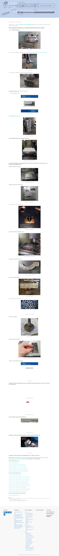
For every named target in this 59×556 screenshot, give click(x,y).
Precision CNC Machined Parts (16, 474)
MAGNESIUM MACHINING (29, 542)
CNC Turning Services (22, 466)
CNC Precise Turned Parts (25, 476)
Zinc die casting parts (43, 52)
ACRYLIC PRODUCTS (28, 534)
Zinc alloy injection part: (15, 93)
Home (10, 462)
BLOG (5, 7)
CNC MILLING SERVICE (29, 514)
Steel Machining (23, 487)
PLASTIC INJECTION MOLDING (45, 5)
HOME (5, 5)
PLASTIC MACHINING (29, 543)
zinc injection (19, 499)
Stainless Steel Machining (25, 489)
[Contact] (4, 512)
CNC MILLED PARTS (28, 538)
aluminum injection (12, 498)
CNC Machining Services (15, 462)
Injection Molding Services (23, 470)
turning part (15, 499)
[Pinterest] (11, 512)
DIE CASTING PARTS (34, 5)
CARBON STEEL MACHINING (30, 537)
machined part (31, 498)
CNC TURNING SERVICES (29, 515)
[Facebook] (8, 512)
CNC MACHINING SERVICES (13, 5)
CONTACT (10, 7)
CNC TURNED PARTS (29, 539)
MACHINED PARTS (24, 5)
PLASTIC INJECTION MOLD (29, 548)
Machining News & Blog (15, 495)
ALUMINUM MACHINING (29, 535)
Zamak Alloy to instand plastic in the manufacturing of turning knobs (18, 517)
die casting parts (23, 91)
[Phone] (6, 512)
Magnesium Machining (25, 483)
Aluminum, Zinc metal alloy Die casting (27, 24)
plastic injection (42, 498)
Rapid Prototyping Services (23, 468)
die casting (27, 498)
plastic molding (47, 498)
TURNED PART (11, 499)
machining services (36, 498)
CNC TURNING (23, 498)
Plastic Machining (24, 491)
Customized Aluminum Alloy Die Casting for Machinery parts (18, 500)
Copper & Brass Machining (25, 485)
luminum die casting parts (35, 52)
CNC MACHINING (18, 498)
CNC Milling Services (22, 464)
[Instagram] (4, 514)
